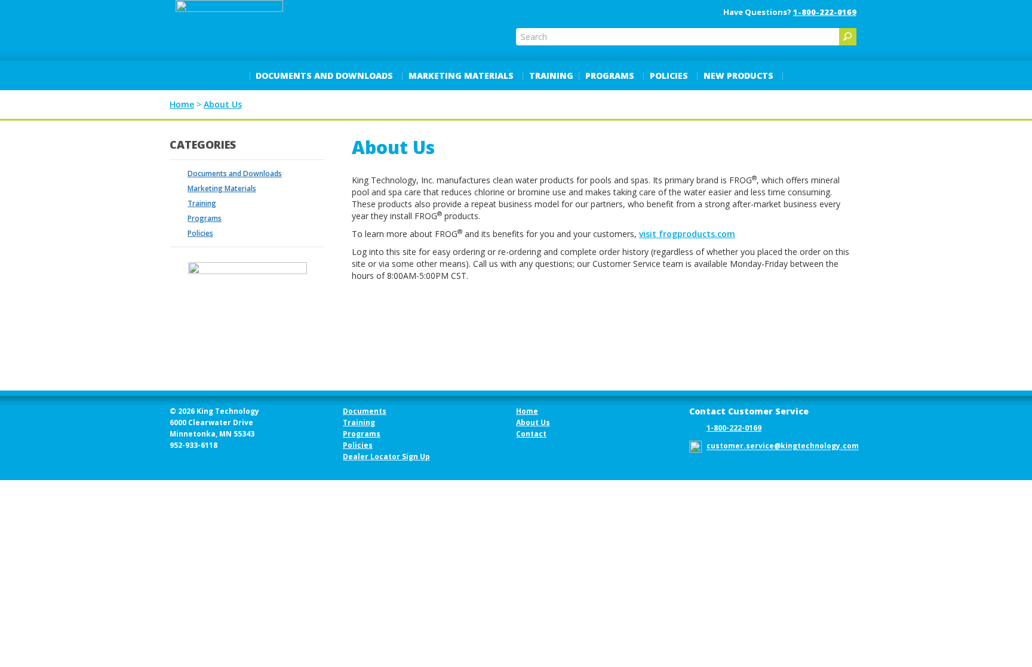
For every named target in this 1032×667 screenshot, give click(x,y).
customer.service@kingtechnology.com (783, 446)
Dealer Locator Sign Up (386, 456)
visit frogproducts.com (687, 233)
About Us (533, 422)
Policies (669, 75)
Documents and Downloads (324, 75)
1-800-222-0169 (824, 12)
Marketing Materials (461, 75)
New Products (738, 75)
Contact (531, 434)
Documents (364, 411)
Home (527, 411)
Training (551, 75)
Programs (609, 75)
